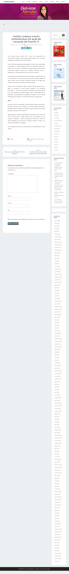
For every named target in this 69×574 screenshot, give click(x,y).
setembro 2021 (58, 379)
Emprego (63, 1)
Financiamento (58, 126)
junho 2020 (57, 419)
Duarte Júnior (40, 139)
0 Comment (39, 44)
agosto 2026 (57, 220)
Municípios (35, 1)
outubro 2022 (58, 344)
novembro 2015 (58, 553)
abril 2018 (57, 486)
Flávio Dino (57, 128)
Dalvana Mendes (9, 1)
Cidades (56, 112)
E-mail (10, 203)
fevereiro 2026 (58, 236)
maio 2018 (57, 483)
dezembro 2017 (58, 497)
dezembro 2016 (58, 529)
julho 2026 (57, 223)
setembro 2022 (58, 346)
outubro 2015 (58, 556)
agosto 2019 (57, 446)
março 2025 (57, 266)
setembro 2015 (58, 558)
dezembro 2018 (58, 464)
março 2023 (57, 330)
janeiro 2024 (57, 303)
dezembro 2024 (58, 274)
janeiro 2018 (57, 494)
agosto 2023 (57, 317)
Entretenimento (58, 120)
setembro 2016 (58, 537)
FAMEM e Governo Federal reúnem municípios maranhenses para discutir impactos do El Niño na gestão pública (59, 185)
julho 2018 (57, 478)
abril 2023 (57, 328)
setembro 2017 (58, 505)
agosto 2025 (57, 253)
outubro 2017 (58, 502)
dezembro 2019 (58, 435)
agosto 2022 (57, 349)
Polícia (46, 1)
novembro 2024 (58, 277)
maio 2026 (57, 228)
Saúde (56, 147)
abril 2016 (57, 550)
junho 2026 (57, 226)
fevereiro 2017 (58, 523)
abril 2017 (57, 518)
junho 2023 (57, 322)
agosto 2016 (57, 539)
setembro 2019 (58, 443)
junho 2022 (57, 354)
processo (29, 140)
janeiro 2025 (57, 271)
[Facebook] (22, 48)
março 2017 (57, 521)
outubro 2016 (58, 534)
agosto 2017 (57, 507)
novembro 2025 (58, 244)
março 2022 (57, 363)
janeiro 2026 (57, 239)
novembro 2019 (58, 438)
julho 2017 (57, 510)
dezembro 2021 (58, 371)
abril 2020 (57, 424)
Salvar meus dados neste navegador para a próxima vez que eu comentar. (26, 219)
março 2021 (57, 395)
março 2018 (57, 489)
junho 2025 (57, 258)
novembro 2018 (58, 467)
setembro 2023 (58, 314)
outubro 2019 (58, 440)
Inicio (23, 1)
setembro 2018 (58, 472)
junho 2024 (57, 290)
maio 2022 (57, 357)
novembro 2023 (58, 309)
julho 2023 (57, 320)
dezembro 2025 (58, 242)
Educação (57, 115)
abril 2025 (57, 263)
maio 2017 (57, 515)
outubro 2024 (58, 279)
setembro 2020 (58, 411)
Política (41, 1)
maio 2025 (57, 261)
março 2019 (57, 456)
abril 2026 (57, 231)
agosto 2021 (57, 381)
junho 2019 (57, 451)
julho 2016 (57, 542)
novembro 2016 (58, 531)
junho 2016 (57, 545)
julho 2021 (57, 384)
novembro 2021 (58, 373)
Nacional (29, 1)
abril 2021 (57, 392)
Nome (10, 196)
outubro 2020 (58, 408)
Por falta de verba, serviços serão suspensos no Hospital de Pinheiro (38, 152)
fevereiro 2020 (58, 430)
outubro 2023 (58, 312)
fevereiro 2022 (58, 365)
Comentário (11, 174)
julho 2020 (57, 416)
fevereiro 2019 (58, 459)
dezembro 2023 (58, 306)
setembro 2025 (58, 250)
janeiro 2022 (57, 368)
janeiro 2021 (57, 400)
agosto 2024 (57, 285)
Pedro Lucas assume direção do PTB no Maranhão (14, 152)
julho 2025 (57, 255)
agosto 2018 (57, 475)
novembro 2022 (58, 341)
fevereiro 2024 (58, 301)
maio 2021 (57, 389)
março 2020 (57, 427)
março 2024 (57, 298)
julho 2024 (57, 287)
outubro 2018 (58, 470)
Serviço (57, 1)
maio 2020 (57, 421)
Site (9, 210)
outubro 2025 (58, 247)
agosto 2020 (57, 413)
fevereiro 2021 (58, 397)
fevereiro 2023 (58, 333)
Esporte (52, 1)
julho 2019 (57, 448)
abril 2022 (57, 360)
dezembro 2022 (58, 338)
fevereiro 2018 (58, 491)
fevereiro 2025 (58, 269)
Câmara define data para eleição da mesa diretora (59, 201)
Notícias (56, 136)
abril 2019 (57, 454)
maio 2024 (57, 293)
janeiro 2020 (57, 432)
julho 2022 (57, 352)
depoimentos (32, 139)
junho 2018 (57, 481)
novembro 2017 (58, 499)
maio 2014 (57, 561)
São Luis (56, 144)
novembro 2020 (58, 405)
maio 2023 (57, 325)
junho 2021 (57, 387)
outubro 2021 (58, 376)
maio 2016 (57, 548)
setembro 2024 (58, 282)
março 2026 (57, 234)
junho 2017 (57, 513)
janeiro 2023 (57, 336)
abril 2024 (57, 295)
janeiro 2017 (57, 526)
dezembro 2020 (58, 403)
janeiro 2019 (57, 462)
